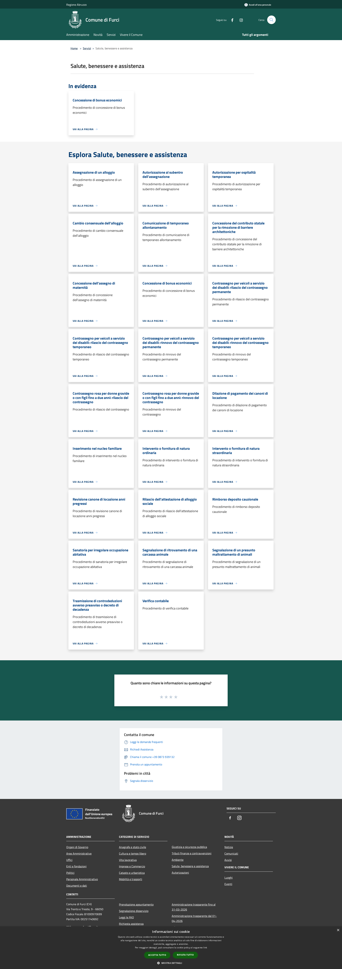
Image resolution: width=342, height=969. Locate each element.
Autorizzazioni (180, 872)
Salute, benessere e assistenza (190, 866)
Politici (70, 873)
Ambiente (177, 860)
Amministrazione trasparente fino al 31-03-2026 (194, 907)
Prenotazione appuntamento (136, 904)
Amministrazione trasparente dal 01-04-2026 (194, 918)
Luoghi (228, 877)
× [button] (338, 930)
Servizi (87, 48)
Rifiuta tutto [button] (185, 954)
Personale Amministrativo (82, 879)
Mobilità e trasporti (130, 879)
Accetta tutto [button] (157, 955)
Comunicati (231, 853)
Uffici (69, 860)
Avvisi (228, 860)
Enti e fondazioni (76, 866)
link (205, 947)
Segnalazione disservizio (133, 911)
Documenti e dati (76, 885)
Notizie (228, 847)
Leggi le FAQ (126, 917)
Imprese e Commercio (132, 866)
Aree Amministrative (79, 853)
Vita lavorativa (128, 860)
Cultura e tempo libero (132, 853)
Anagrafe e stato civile (132, 847)
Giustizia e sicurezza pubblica (189, 847)
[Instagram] (239, 19)
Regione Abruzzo (76, 4)
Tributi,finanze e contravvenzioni (191, 853)
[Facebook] (230, 19)
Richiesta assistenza (131, 924)
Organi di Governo (77, 847)
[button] (171, 963)
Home (74, 48)
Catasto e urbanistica (132, 873)
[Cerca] (271, 20)
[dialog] (171, 947)
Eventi (228, 884)
